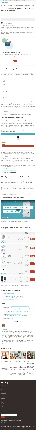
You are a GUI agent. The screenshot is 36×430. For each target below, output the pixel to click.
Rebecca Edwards (11, 25)
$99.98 (15, 263)
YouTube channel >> (21, 0)
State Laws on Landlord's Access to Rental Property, (20, 306)
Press (2, 388)
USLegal (6, 156)
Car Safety (2, 402)
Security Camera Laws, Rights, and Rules (10, 170)
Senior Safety (3, 395)
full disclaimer (27, 285)
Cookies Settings (19, 420)
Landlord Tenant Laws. (22, 308)
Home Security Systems (8, 5)
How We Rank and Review (11, 426)
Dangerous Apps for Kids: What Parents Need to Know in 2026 (30, 365)
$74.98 (15, 279)
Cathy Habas (6, 22)
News (1, 389)
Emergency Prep (3, 406)
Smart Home (3, 401)
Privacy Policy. (16, 63)
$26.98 (15, 256)
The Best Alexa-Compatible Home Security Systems (13, 366)
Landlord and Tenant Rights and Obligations (23, 311)
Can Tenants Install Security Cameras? (9, 168)
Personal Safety (3, 404)
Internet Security (3, 397)
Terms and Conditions (11, 63)
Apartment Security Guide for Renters (9, 294)
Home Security (3, 393)
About (2, 385)
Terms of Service (2, 426)
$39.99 (15, 271)
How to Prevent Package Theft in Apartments (10, 299)
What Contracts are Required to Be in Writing (19, 317)
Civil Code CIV (17, 315)
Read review (4, 147)
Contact (2, 386)
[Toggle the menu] (34, 2)
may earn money (4, 0)
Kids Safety (2, 394)
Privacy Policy (15, 420)
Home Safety (3, 398)
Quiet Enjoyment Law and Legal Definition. (13, 314)
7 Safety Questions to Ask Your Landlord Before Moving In (13, 296)
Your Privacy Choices (18, 426)
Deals (2, 390)
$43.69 (15, 238)
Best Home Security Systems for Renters (10, 293)
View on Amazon (18, 146)
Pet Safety (2, 403)
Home (2, 5)
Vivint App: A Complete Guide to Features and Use (22, 366)
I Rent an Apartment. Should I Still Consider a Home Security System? (15, 297)
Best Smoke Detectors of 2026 (4, 365)
